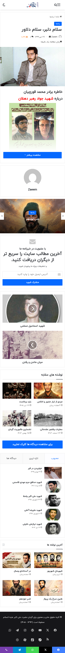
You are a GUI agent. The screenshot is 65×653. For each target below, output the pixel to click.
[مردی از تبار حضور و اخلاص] (48, 391)
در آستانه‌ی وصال (22, 571)
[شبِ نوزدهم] (17, 588)
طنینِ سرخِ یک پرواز (53, 598)
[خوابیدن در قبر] (53, 473)
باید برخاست (25, 401)
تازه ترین (33, 458)
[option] (32, 216)
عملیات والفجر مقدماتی (51, 429)
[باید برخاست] (17, 391)
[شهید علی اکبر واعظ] (53, 501)
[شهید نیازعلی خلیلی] (53, 528)
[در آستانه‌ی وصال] (17, 560)
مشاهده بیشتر (33, 155)
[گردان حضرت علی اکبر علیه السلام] (32, 5)
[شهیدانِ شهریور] (48, 560)
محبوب (55, 458)
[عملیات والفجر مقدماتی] (48, 418)
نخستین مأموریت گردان (19, 429)
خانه (58, 16)
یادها (52, 16)
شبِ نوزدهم (32, 219)
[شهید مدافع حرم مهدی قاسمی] (53, 487)
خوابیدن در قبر (35, 468)
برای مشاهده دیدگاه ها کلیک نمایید (32, 444)
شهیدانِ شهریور (54, 571)
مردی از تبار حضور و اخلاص (49, 401)
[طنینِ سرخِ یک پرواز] (48, 588)
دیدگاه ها (11, 458)
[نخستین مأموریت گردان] (17, 418)
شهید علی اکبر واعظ (32, 496)
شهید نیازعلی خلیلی (32, 524)
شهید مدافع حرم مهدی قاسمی (27, 482)
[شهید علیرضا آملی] (53, 514)
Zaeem (54, 37)
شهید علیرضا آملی (33, 510)
